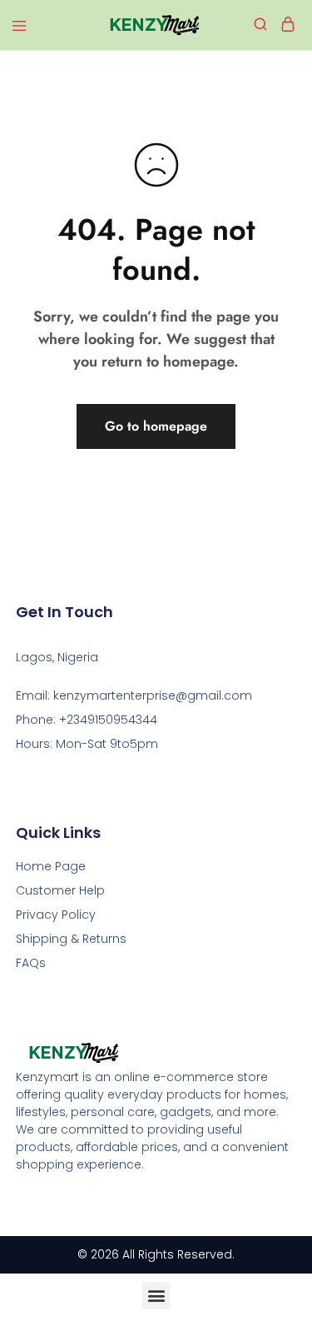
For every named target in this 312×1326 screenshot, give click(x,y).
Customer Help (60, 890)
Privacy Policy (56, 914)
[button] (156, 1295)
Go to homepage (156, 426)
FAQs (31, 963)
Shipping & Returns (71, 938)
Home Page (51, 866)
